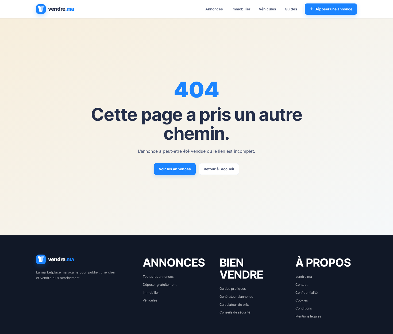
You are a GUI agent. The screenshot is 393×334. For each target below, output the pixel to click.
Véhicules (267, 9)
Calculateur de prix (234, 305)
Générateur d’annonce (236, 297)
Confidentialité (306, 293)
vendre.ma (303, 277)
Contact (301, 285)
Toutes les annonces (158, 277)
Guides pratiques (232, 289)
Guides (291, 9)
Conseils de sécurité (234, 312)
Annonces (214, 9)
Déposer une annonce (333, 9)
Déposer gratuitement (159, 285)
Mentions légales (308, 316)
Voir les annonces (175, 169)
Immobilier (241, 9)
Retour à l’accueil (219, 169)
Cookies (301, 300)
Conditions (303, 308)
